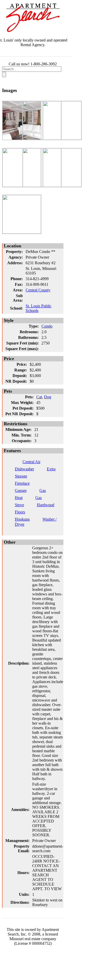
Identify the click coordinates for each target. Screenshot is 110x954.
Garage (21, 490)
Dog (47, 397)
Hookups (22, 519)
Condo (46, 326)
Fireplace (22, 483)
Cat (39, 397)
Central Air (31, 462)
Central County (38, 290)
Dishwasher (24, 469)
